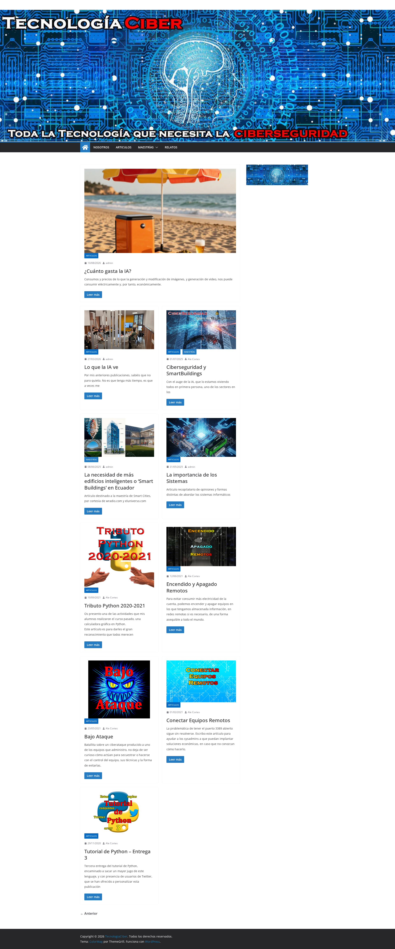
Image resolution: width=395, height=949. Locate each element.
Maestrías (146, 147)
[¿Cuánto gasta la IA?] (160, 211)
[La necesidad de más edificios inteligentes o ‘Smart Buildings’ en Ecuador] (119, 437)
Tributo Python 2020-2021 (114, 605)
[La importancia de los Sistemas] (201, 437)
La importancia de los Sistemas (191, 477)
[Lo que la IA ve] (119, 329)
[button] (156, 147)
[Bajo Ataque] (119, 689)
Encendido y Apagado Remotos (191, 587)
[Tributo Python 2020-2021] (119, 557)
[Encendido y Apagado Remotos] (201, 546)
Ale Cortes (194, 359)
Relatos (171, 147)
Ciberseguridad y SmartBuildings (186, 370)
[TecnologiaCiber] (85, 147)
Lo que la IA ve (101, 367)
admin (109, 263)
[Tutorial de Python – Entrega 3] (119, 812)
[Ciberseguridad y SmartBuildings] (201, 329)
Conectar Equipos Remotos (198, 720)
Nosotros (101, 147)
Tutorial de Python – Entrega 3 (117, 854)
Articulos (123, 147)
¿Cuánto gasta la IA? (107, 271)
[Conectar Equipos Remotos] (201, 681)
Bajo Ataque (98, 736)
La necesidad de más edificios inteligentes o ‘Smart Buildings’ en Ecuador (118, 481)
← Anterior (89, 913)
